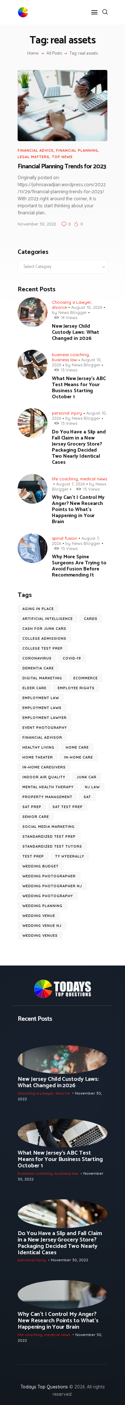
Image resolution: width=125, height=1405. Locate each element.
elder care (34, 688)
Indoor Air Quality (43, 777)
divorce (59, 307)
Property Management (47, 797)
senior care (35, 816)
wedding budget (40, 866)
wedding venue (38, 915)
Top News (62, 157)
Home (32, 54)
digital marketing (42, 678)
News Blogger (72, 312)
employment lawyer (44, 717)
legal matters (33, 157)
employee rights (76, 688)
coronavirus (37, 658)
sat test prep (68, 807)
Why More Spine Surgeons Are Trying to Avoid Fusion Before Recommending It (79, 566)
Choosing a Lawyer (71, 302)
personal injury (67, 413)
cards (90, 618)
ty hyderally (69, 856)
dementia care (38, 668)
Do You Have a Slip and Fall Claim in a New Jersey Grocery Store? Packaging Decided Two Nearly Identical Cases (79, 447)
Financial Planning (77, 150)
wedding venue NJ (42, 925)
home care (77, 747)
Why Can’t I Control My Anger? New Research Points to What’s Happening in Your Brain (78, 509)
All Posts (54, 53)
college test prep (42, 648)
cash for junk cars (44, 628)
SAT (87, 797)
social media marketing (48, 826)
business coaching (70, 354)
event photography (44, 727)
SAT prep (31, 807)
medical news (93, 478)
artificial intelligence (47, 618)
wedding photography (47, 896)
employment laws (42, 708)
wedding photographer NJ (52, 886)
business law (64, 359)
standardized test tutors (52, 846)
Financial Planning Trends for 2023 (62, 167)
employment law (40, 698)
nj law (92, 787)
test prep (33, 856)
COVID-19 (72, 658)
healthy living (38, 747)
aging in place (38, 609)
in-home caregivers (44, 767)
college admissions (44, 638)
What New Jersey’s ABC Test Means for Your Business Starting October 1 (79, 388)
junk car (86, 777)
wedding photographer (49, 876)
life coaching (65, 478)
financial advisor (42, 737)
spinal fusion (64, 538)
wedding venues (40, 935)
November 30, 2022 (37, 223)
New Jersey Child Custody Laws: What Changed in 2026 (75, 332)
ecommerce (85, 678)
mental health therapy (48, 787)
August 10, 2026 (86, 307)
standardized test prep (49, 836)
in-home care (78, 757)
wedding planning (42, 906)
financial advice (36, 150)
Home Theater (37, 757)
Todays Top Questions (44, 1387)
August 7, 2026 (70, 483)
